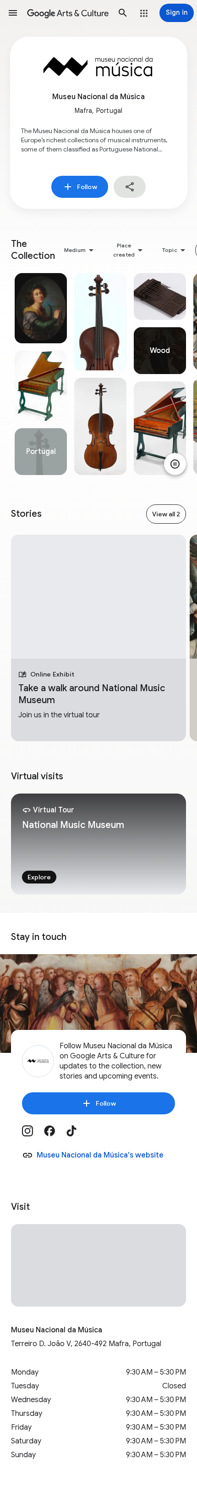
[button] (13, 13)
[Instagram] (33, 1134)
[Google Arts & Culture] (68, 13)
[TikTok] (77, 1134)
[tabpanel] (41, 374)
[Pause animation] (175, 464)
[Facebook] (55, 1134)
